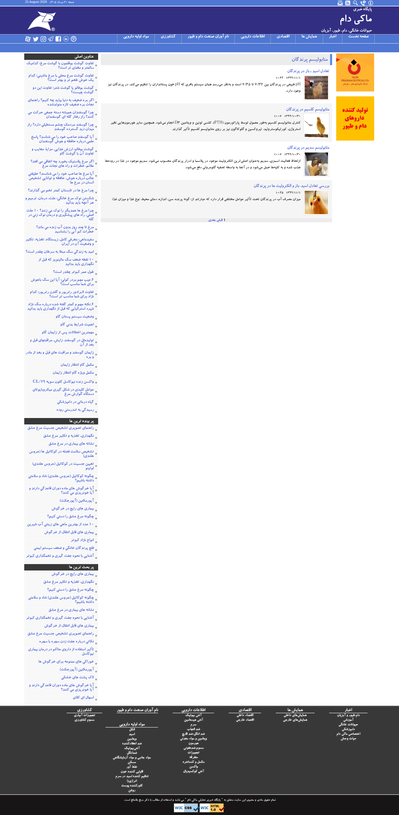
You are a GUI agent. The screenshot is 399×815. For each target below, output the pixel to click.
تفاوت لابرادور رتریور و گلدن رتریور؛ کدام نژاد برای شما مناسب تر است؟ (62, 294)
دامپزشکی (348, 729)
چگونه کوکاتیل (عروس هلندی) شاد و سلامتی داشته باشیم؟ (61, 478)
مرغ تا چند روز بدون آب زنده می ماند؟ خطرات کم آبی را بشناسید (65, 230)
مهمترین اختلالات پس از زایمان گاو (68, 333)
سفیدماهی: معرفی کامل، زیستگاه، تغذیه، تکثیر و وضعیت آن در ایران (59, 242)
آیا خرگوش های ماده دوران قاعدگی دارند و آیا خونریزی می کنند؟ (61, 491)
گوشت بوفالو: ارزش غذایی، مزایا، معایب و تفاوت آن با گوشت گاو (63, 152)
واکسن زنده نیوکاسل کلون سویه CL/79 (63, 382)
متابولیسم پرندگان (310, 60)
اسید (132, 734)
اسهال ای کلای (83, 698)
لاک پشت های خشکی (77, 678)
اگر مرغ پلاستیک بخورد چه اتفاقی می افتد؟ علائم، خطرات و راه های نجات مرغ (62, 164)
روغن (131, 791)
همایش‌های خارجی (295, 720)
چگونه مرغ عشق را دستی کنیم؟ (70, 517)
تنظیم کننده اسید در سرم (131, 776)
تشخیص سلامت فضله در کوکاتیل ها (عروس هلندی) (61, 454)
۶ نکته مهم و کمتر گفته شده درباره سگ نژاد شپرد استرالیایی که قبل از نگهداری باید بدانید (60, 307)
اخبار (332, 36)
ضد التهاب (193, 729)
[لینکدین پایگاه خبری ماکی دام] (66, 39)
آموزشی (348, 720)
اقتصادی (283, 36)
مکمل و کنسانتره (193, 762)
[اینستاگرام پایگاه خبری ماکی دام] (43, 39)
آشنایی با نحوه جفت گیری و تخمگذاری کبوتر (60, 556)
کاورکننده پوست (132, 786)
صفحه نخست (358, 36)
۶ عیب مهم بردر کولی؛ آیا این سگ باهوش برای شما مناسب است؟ (62, 282)
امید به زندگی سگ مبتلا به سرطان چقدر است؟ (59, 252)
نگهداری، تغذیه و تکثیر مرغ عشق (68, 436)
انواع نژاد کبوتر (82, 540)
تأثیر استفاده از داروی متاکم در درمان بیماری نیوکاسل (61, 652)
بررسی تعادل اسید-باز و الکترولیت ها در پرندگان (291, 186)
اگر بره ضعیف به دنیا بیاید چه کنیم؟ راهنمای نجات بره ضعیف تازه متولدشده (61, 102)
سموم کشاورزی (84, 720)
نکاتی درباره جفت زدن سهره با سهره (66, 642)
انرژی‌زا (132, 781)
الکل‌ (132, 730)
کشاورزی (168, 36)
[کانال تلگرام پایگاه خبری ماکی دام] (51, 39)
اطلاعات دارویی (253, 36)
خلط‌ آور (131, 767)
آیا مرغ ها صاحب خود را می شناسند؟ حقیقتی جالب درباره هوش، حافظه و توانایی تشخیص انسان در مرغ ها (61, 178)
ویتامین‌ (131, 739)
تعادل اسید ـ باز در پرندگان (308, 71)
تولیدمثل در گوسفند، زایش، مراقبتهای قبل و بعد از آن (62, 343)
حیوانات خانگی (348, 725)
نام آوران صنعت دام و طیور (208, 36)
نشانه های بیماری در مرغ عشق (71, 444)
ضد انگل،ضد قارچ (193, 734)
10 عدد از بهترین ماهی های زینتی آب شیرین (60, 525)
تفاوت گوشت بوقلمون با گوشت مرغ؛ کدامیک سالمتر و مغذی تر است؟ (60, 66)
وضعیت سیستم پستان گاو (74, 317)
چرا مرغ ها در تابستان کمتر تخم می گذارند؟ (61, 191)
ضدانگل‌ (132, 753)
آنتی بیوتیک (193, 715)
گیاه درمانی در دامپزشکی (75, 402)
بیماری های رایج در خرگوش (72, 509)
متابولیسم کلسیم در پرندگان (307, 109)
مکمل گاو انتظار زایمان (77, 365)
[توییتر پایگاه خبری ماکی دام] (36, 39)
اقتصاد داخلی (245, 715)
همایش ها (309, 36)
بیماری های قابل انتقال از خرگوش (69, 532)
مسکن (132, 762)
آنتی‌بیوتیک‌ (132, 748)
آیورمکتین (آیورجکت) (77, 501)
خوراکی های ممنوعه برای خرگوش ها (66, 662)
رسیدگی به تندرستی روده (75, 410)
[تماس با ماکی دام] (363, 3)
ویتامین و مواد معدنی (193, 739)
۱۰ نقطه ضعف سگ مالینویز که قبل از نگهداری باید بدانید (66, 262)
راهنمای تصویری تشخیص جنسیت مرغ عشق (60, 428)
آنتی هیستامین (193, 720)
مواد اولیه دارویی (136, 36)
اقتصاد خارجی (245, 720)
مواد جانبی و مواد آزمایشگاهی (132, 758)
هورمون (193, 743)
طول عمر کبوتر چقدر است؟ (73, 272)
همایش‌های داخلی (295, 715)
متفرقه (193, 757)
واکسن (193, 767)
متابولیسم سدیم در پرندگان (308, 148)
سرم (193, 725)
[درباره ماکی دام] (371, 3)
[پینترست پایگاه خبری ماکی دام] (74, 39)
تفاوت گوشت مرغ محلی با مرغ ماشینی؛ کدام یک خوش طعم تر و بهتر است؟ (61, 78)
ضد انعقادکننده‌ (132, 744)
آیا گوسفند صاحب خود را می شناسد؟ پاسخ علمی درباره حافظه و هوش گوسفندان (62, 139)
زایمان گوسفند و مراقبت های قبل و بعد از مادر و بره (60, 355)
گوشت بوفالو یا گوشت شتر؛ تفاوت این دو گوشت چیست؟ (63, 90)
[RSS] (348, 3)
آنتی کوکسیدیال (193, 772)
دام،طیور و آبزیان (348, 715)
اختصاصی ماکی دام (348, 734)
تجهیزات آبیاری (84, 715)
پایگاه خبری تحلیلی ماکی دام (203, 800)
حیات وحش (348, 739)
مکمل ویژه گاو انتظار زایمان (73, 373)
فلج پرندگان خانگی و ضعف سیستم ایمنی (64, 548)
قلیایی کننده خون (132, 772)
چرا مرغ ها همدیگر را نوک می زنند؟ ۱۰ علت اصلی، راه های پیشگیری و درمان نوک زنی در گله (60, 215)
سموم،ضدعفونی (193, 748)
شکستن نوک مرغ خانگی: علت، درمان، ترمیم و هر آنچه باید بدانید (59, 201)
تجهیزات (193, 753)
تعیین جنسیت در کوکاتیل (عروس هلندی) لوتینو (63, 466)
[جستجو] (356, 3)
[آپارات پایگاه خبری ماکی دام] (28, 39)
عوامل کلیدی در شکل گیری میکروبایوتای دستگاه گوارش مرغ (63, 392)
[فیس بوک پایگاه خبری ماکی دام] (58, 39)
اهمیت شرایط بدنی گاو (77, 325)
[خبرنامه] (341, 3)
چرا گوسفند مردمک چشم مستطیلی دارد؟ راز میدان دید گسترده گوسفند (60, 127)
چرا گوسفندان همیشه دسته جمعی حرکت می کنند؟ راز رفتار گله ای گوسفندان (61, 115)
